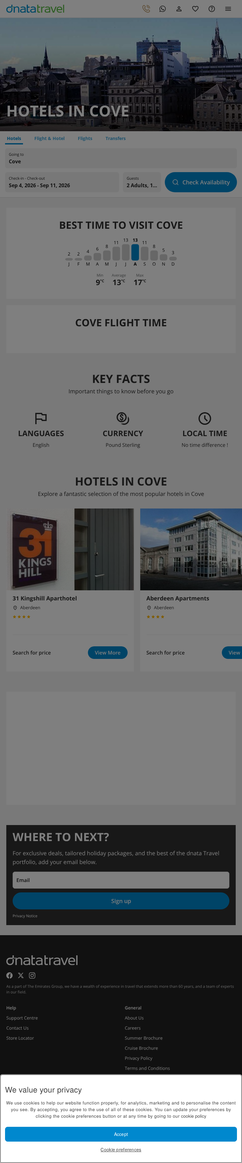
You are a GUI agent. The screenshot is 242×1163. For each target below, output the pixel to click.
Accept (121, 1134)
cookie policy (193, 1116)
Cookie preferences (121, 1149)
